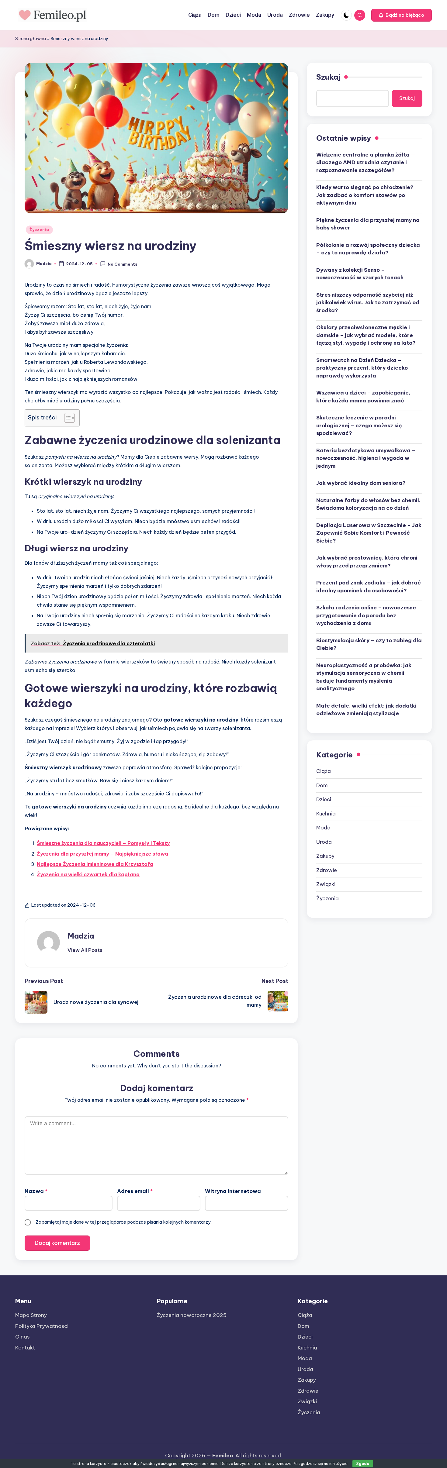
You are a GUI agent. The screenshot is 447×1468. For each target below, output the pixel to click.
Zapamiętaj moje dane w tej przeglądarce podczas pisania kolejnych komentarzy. (124, 1222)
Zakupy (325, 856)
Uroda (324, 841)
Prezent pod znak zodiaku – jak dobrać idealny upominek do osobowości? (368, 586)
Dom (322, 785)
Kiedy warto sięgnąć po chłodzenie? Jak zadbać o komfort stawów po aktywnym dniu (365, 195)
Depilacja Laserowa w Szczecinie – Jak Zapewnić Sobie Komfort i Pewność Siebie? (368, 533)
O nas (22, 1336)
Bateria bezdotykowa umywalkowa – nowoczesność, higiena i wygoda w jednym (365, 458)
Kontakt (25, 1347)
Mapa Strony (31, 1315)
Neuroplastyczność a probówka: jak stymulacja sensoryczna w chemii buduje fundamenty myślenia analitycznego (363, 677)
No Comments (122, 264)
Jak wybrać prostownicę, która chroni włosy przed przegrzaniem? (367, 561)
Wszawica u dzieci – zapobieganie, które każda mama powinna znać (363, 396)
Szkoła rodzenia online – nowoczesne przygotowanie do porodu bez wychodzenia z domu (366, 615)
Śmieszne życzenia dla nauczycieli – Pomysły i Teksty (103, 843)
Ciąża (323, 771)
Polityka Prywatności (41, 1326)
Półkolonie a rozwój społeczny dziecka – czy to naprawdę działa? (368, 248)
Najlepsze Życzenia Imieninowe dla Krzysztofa (95, 864)
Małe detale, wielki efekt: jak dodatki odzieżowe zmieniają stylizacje (366, 709)
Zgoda (362, 1463)
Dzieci (323, 799)
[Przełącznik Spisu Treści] (66, 418)
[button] (401, 15)
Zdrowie (326, 870)
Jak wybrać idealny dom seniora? (361, 483)
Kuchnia (326, 813)
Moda (323, 827)
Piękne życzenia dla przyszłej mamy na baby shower (368, 223)
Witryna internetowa (233, 1191)
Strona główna (30, 38)
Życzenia (39, 229)
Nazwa (36, 1191)
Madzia (81, 935)
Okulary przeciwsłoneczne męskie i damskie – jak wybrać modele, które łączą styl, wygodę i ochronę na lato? (366, 335)
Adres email (135, 1191)
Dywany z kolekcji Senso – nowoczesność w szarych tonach (360, 273)
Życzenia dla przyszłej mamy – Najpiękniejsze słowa (102, 854)
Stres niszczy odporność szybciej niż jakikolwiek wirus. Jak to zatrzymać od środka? (367, 302)
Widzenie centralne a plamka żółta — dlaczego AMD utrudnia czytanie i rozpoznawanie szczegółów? (365, 162)
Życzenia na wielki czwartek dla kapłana (88, 874)
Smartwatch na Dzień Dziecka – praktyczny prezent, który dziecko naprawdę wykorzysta (362, 368)
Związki (325, 884)
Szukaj (328, 76)
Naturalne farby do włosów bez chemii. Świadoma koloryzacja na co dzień (368, 504)
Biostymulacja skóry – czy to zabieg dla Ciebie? (369, 644)
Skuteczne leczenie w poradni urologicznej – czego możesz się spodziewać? (359, 425)
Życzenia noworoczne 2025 (192, 1315)
